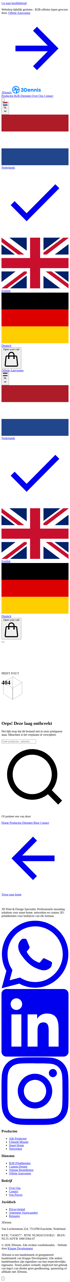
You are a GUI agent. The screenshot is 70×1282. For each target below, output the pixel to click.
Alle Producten (18, 1138)
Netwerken (15, 1148)
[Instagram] (35, 1123)
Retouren (14, 1216)
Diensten (27, 822)
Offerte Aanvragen (12, 370)
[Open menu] (2, 642)
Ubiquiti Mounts (18, 1142)
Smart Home (16, 1145)
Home (5, 822)
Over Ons (38, 95)
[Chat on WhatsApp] (2, 1278)
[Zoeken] (2, 100)
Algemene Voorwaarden (23, 1212)
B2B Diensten (23, 95)
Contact (48, 95)
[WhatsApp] (35, 987)
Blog (36, 822)
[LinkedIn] (35, 1055)
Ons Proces (15, 1194)
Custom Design (18, 1166)
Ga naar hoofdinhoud (14, 3)
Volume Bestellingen (21, 1170)
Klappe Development (20, 1248)
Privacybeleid (17, 1209)
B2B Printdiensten (20, 1163)
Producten (7, 95)
